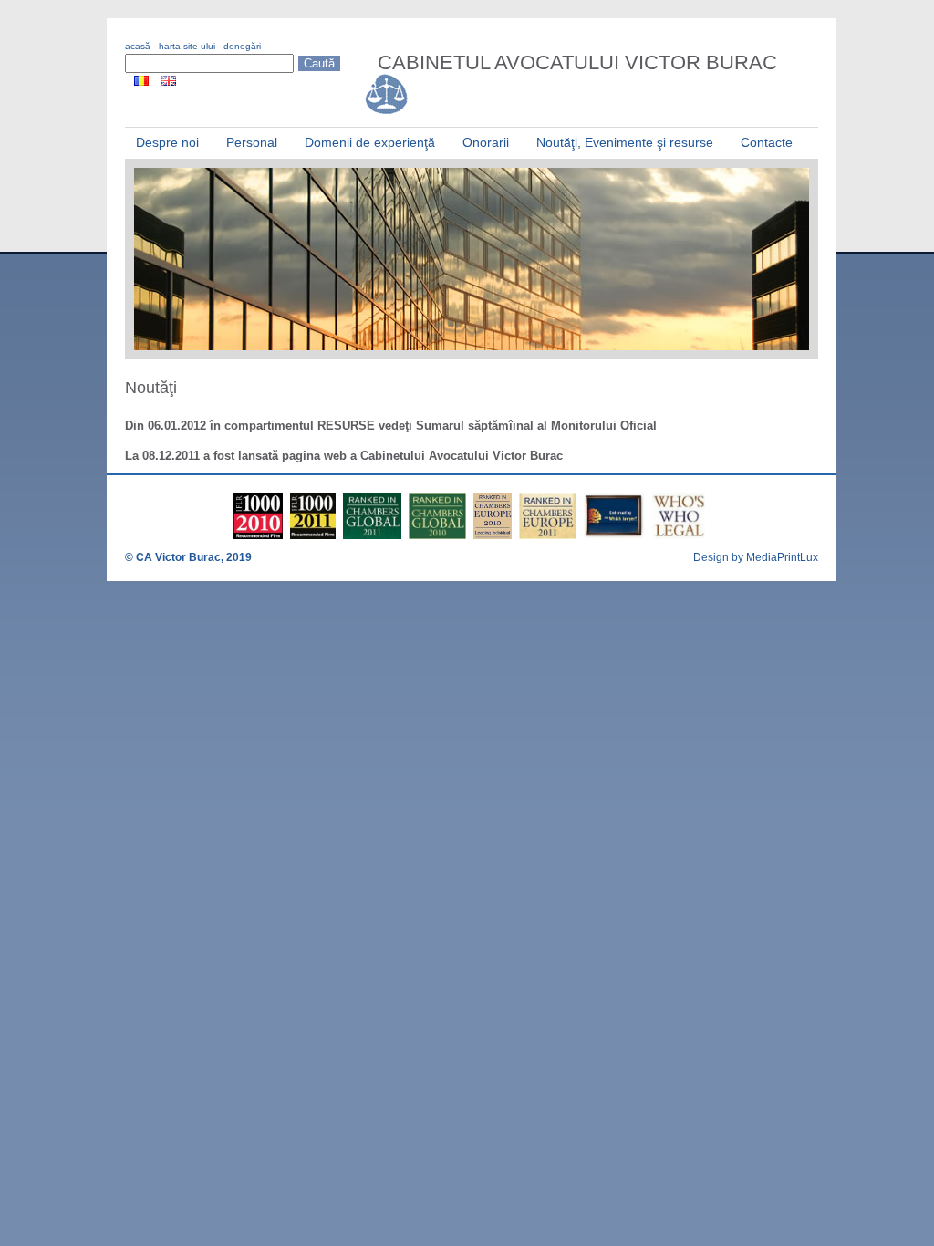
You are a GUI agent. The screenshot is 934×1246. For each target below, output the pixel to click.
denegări (242, 46)
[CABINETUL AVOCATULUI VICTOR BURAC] (389, 113)
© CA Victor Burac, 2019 (188, 557)
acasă (137, 46)
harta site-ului (187, 46)
